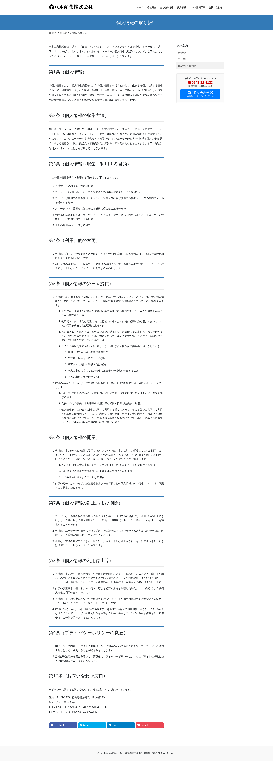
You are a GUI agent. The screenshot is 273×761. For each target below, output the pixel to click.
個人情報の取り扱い (187, 66)
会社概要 (182, 52)
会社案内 (182, 45)
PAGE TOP (263, 735)
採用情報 (182, 59)
